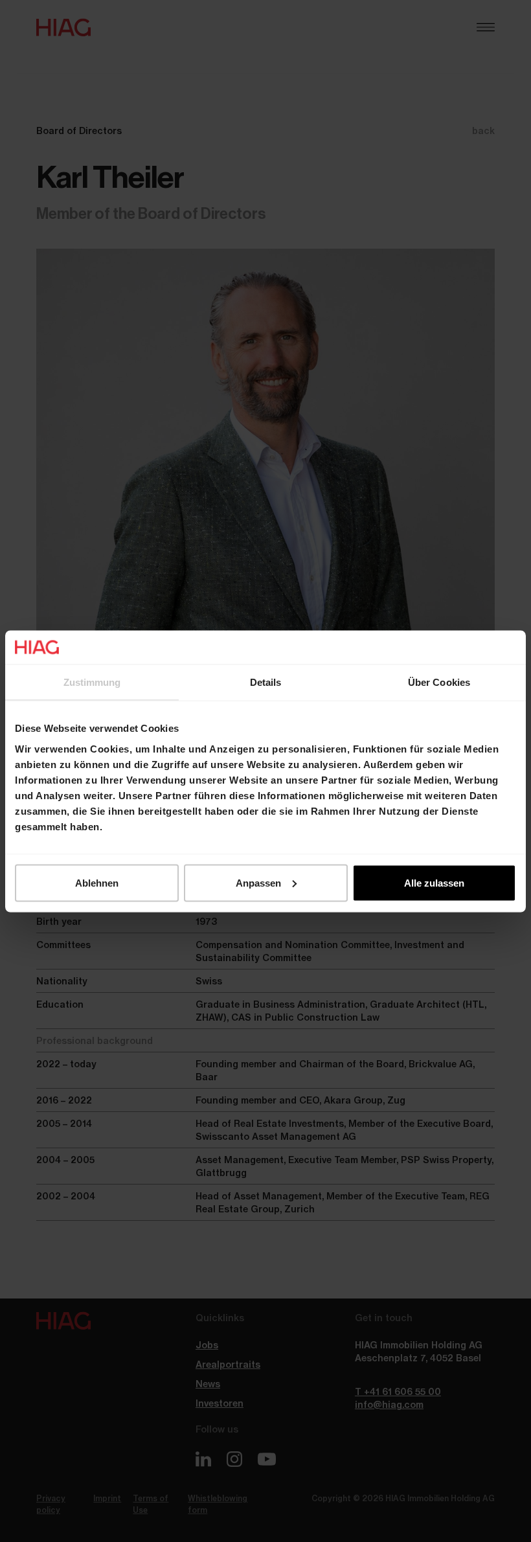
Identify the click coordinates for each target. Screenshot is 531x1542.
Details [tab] (266, 682)
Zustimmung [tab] (92, 682)
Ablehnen (97, 882)
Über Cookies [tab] (439, 682)
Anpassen (258, 882)
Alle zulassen (434, 882)
